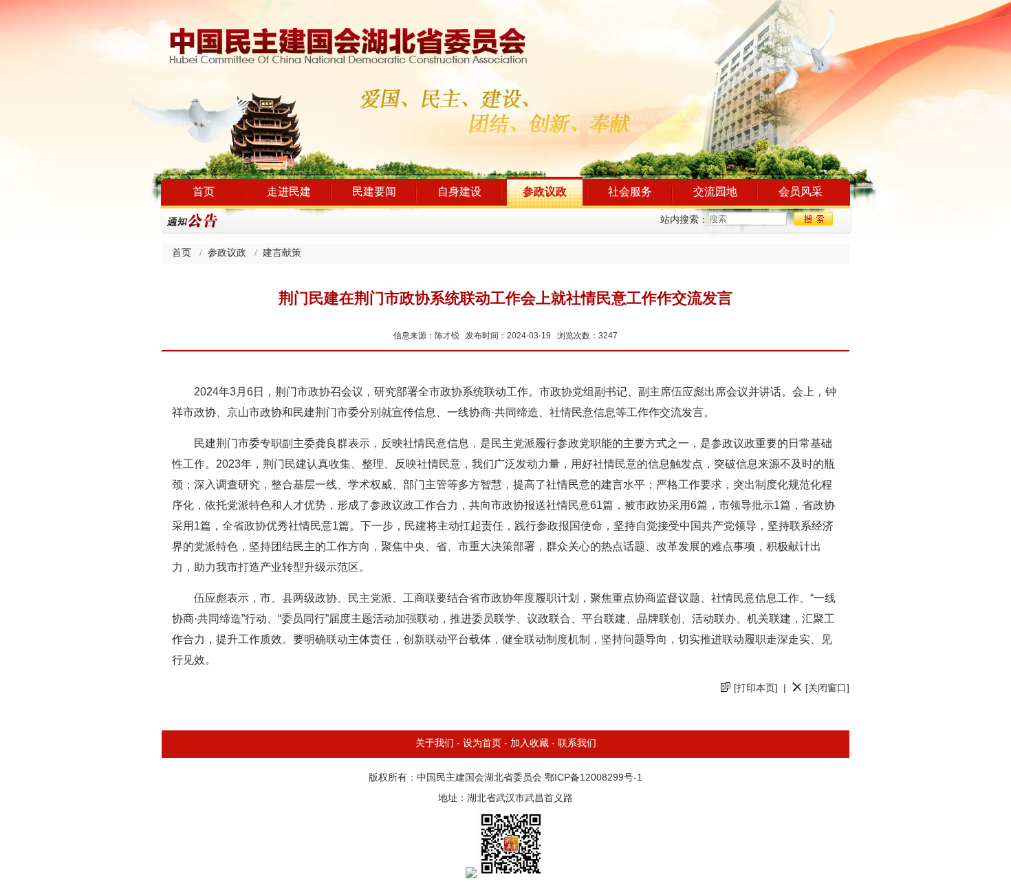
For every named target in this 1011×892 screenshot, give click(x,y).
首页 (204, 192)
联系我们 (577, 744)
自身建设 (459, 192)
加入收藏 (529, 744)
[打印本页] (756, 689)
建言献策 (282, 253)
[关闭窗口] (827, 689)
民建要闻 (374, 192)
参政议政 (545, 192)
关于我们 (434, 744)
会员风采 (801, 192)
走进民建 (289, 192)
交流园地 (715, 192)
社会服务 (630, 192)
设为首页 (482, 744)
